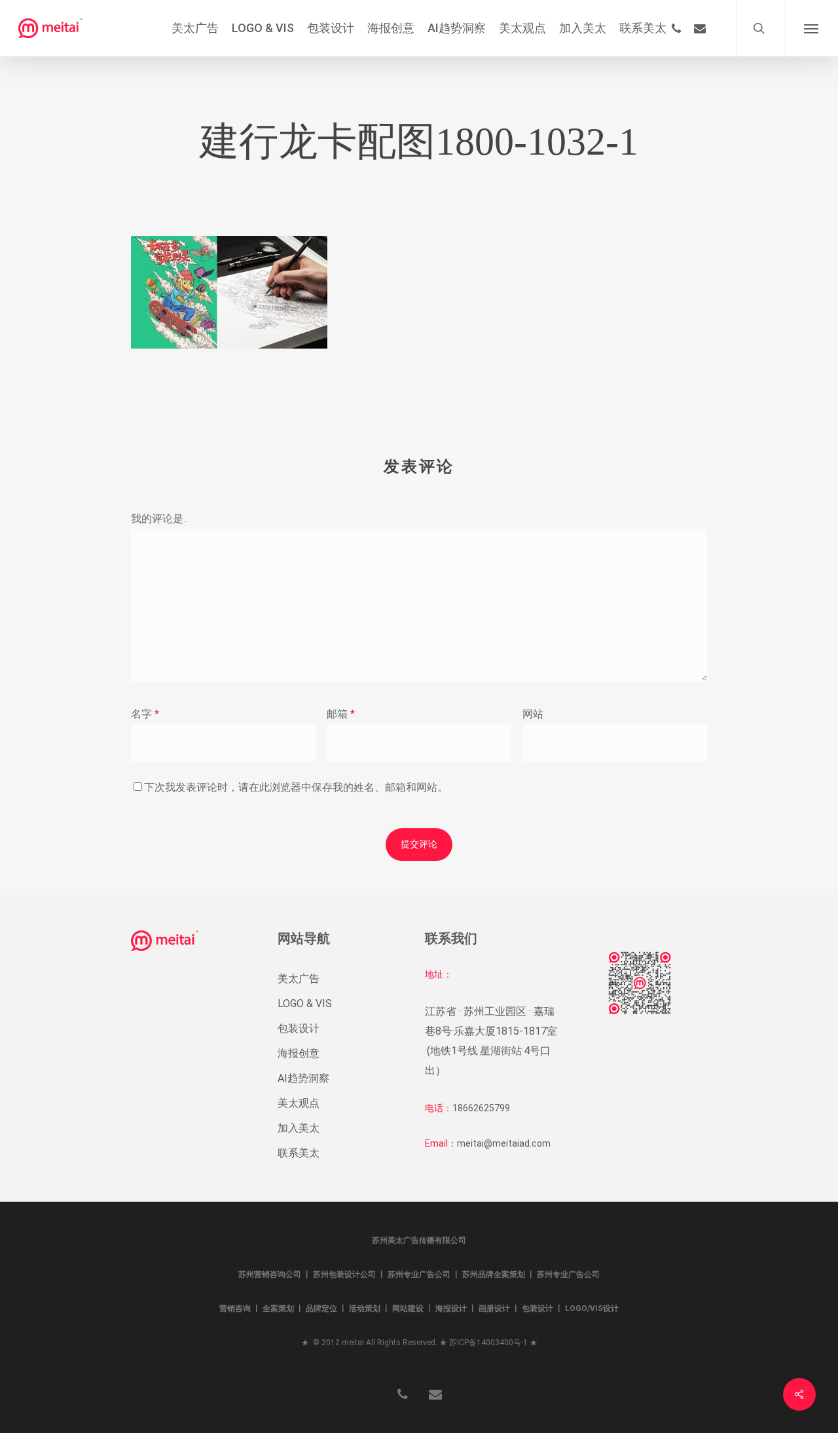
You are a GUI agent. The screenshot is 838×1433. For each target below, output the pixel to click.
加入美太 (298, 1128)
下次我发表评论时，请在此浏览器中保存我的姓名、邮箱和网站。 (296, 787)
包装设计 (298, 1028)
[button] (811, 28)
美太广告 (298, 978)
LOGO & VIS (305, 1003)
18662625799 (481, 1108)
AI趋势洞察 (303, 1078)
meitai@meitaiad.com (504, 1143)
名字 (145, 714)
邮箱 (341, 714)
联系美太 (298, 1153)
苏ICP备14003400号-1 (488, 1342)
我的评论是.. (159, 518)
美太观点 (298, 1103)
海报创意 (298, 1053)
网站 (532, 714)
